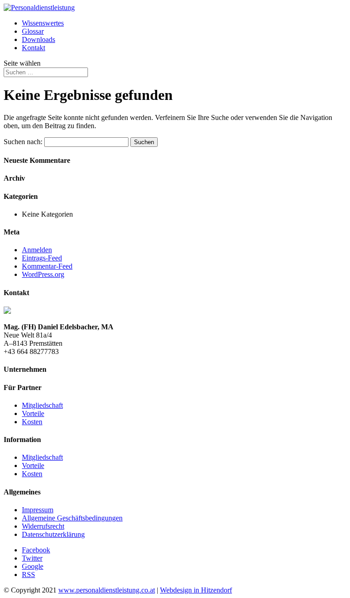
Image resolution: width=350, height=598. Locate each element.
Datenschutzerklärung (53, 534)
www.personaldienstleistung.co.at (106, 590)
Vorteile (33, 413)
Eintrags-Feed (42, 258)
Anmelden (37, 250)
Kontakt (33, 48)
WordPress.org (43, 274)
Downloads (38, 39)
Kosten (32, 422)
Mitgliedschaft (42, 405)
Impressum (37, 510)
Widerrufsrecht (43, 526)
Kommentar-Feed (47, 266)
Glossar (33, 31)
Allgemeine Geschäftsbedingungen (72, 518)
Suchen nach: (23, 142)
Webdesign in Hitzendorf (196, 590)
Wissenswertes (43, 23)
